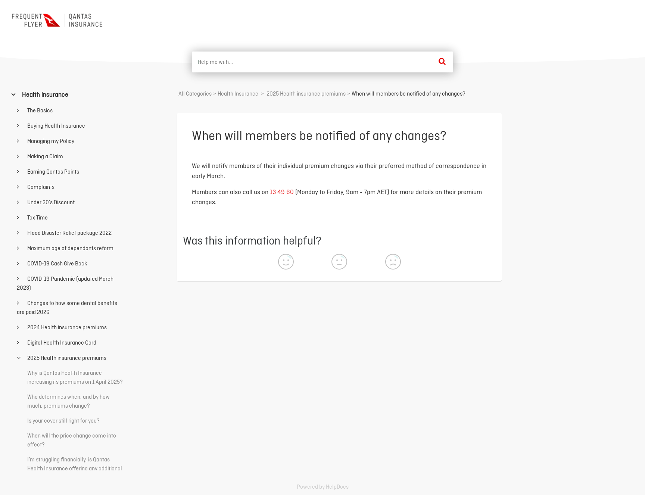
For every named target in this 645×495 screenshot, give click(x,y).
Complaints (40, 187)
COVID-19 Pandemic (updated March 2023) (65, 283)
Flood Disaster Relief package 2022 (69, 233)
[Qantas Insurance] (58, 20)
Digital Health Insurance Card (61, 342)
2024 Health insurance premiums (66, 327)
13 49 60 (282, 191)
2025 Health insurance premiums (66, 358)
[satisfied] (286, 262)
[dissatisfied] (393, 262)
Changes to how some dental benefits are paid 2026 (67, 307)
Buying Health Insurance (55, 126)
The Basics (39, 110)
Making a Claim (44, 156)
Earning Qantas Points (52, 171)
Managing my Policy (50, 141)
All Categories (195, 93)
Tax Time (37, 217)
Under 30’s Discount (50, 202)
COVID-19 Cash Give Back (56, 263)
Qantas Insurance (607, 18)
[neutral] (339, 262)
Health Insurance (44, 94)
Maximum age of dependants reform (69, 248)
